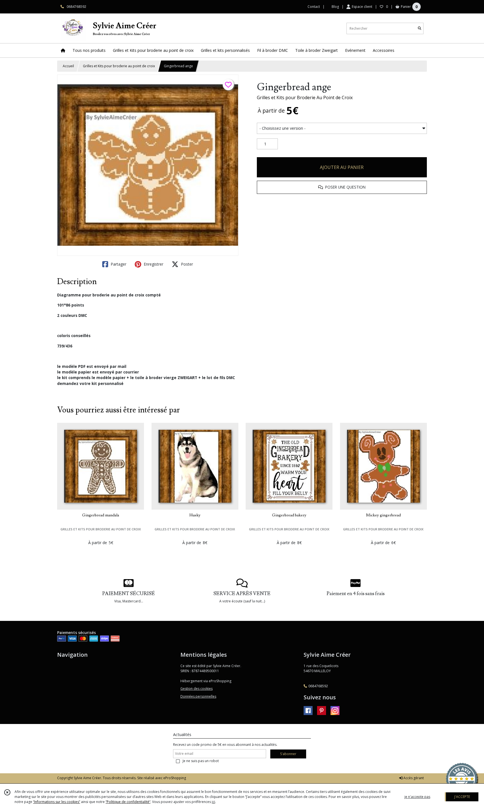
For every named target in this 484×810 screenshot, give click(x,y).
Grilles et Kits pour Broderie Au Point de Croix (305, 97)
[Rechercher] (419, 28)
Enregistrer (153, 264)
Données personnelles (198, 696)
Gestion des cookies (196, 688)
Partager (118, 264)
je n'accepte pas (417, 796)
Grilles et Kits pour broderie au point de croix (119, 66)
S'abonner (288, 753)
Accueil (68, 66)
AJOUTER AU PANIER (342, 167)
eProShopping (174, 778)
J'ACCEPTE (462, 796)
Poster (186, 264)
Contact (314, 6)
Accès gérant (413, 778)
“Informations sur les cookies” (56, 801)
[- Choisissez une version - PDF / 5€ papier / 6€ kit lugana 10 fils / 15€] (342, 128)
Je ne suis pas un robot (201, 760)
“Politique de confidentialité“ (128, 801)
